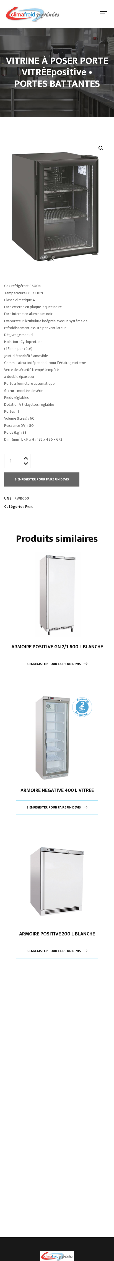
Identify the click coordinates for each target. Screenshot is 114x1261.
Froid (29, 506)
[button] (101, 148)
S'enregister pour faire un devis (42, 479)
